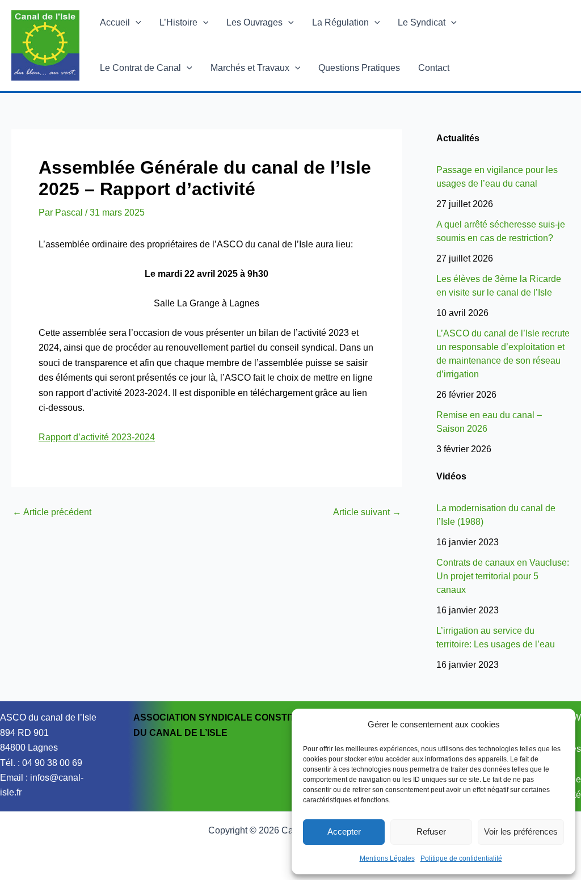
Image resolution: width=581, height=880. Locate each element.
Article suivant (367, 512)
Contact (433, 68)
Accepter (344, 831)
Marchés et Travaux (249, 68)
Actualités (457, 138)
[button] (135, 22)
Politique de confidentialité (461, 858)
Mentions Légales (387, 858)
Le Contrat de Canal (140, 68)
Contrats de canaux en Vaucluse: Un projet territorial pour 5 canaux (502, 576)
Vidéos (451, 476)
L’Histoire (178, 22)
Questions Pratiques (359, 68)
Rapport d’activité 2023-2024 (97, 437)
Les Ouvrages (254, 22)
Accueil (115, 22)
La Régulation (340, 22)
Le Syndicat (421, 22)
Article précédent (51, 512)
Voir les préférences (521, 831)
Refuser (431, 831)
